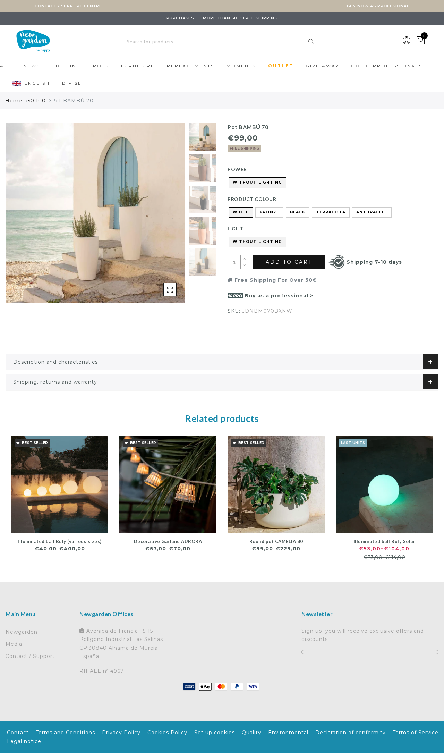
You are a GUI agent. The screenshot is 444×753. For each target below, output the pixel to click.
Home (13, 101)
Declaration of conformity (350, 732)
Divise (72, 83)
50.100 (37, 101)
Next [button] (163, 216)
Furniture (138, 65)
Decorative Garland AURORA (168, 541)
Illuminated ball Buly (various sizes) (60, 541)
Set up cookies (214, 732)
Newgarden (21, 632)
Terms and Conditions (65, 732)
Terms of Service (415, 732)
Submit (311, 42)
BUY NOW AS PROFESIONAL (378, 5)
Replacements (190, 65)
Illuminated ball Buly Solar (384, 541)
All (5, 65)
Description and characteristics (55, 362)
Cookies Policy (167, 732)
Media (14, 644)
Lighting (66, 65)
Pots (101, 65)
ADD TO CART (289, 262)
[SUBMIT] (222, 42)
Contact (18, 732)
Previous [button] (18, 217)
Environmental (288, 732)
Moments (241, 65)
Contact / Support (30, 656)
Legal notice (24, 741)
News (31, 65)
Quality (251, 732)
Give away (322, 65)
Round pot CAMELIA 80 (276, 541)
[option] (95, 213)
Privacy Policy (121, 732)
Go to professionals (386, 65)
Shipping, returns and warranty (55, 382)
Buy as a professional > (279, 296)
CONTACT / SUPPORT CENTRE (68, 5)
